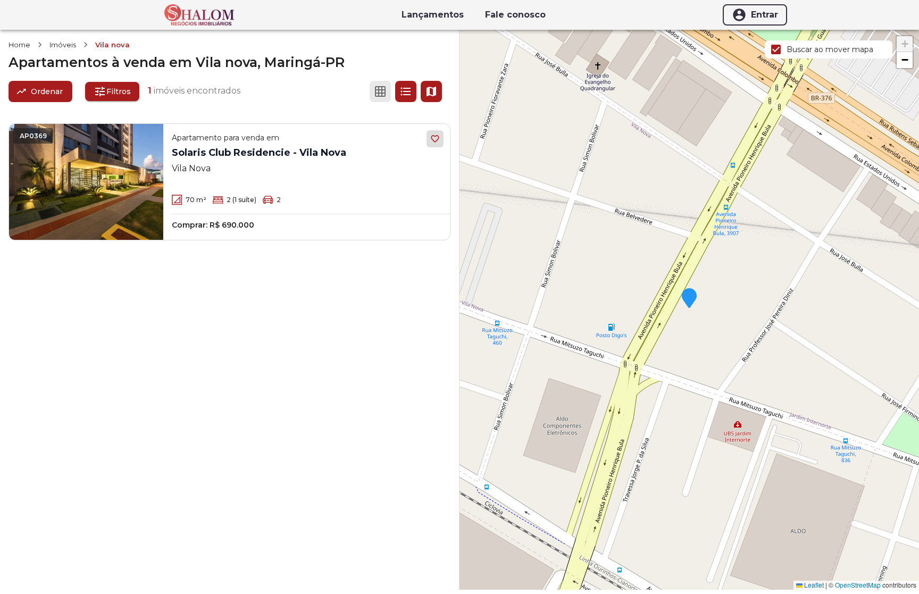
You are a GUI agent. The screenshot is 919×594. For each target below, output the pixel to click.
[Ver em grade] (380, 91)
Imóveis (62, 44)
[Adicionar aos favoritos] (435, 138)
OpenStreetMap (858, 584)
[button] (689, 298)
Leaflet (813, 584)
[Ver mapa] (431, 91)
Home (19, 44)
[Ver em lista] (405, 91)
